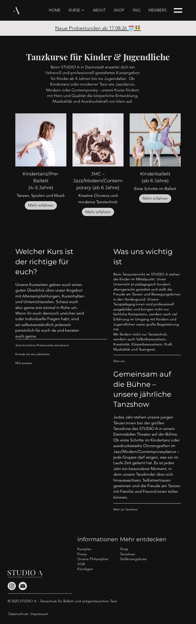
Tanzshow (127, 554)
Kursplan (84, 549)
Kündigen (85, 569)
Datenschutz (18, 613)
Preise (82, 554)
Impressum (39, 613)
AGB (81, 564)
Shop (124, 549)
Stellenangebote (133, 559)
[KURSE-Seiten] (83, 10)
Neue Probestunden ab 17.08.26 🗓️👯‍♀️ (98, 28)
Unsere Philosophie (92, 559)
